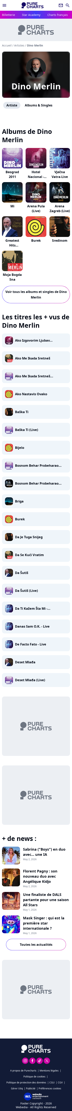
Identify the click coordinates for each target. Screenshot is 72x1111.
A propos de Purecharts (23, 1070)
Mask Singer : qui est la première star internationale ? (43, 923)
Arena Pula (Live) (36, 208)
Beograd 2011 (12, 174)
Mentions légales (49, 1070)
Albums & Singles (38, 105)
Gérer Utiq (17, 1088)
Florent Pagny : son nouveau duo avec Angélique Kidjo (40, 876)
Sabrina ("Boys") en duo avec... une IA (44, 852)
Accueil (7, 45)
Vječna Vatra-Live (60, 174)
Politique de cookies (34, 1076)
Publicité (30, 1088)
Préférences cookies (50, 1088)
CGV (60, 1082)
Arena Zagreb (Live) (60, 208)
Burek (36, 240)
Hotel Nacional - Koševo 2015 (36, 177)
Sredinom (59, 240)
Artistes (19, 45)
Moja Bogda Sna (12, 277)
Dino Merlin (36, 86)
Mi (12, 206)
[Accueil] (33, 5)
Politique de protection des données (26, 1082)
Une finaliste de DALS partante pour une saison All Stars (46, 899)
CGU (52, 1082)
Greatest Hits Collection (12, 245)
